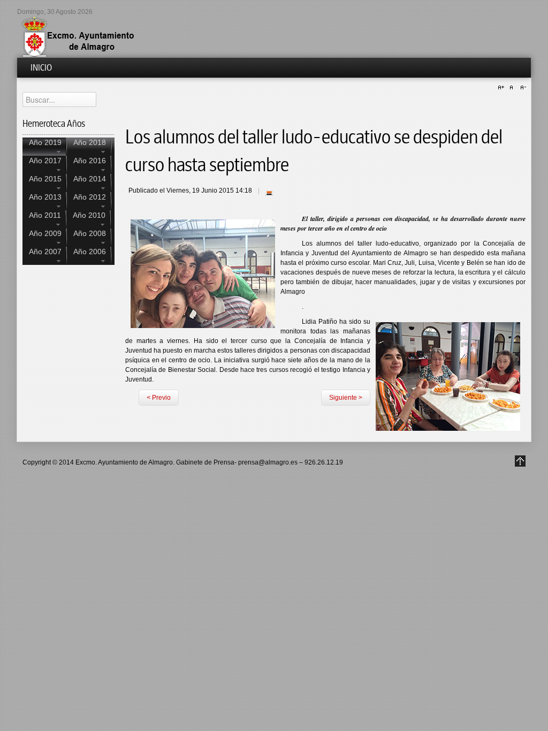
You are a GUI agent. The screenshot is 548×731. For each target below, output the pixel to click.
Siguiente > (345, 397)
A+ (502, 87)
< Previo (159, 397)
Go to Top (520, 461)
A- (522, 87)
